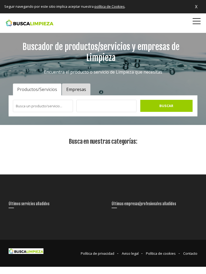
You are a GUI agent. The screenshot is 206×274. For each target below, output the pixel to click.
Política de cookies (161, 253)
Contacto (190, 253)
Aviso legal (130, 253)
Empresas (76, 89)
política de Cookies (109, 6)
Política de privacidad (97, 253)
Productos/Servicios (37, 89)
